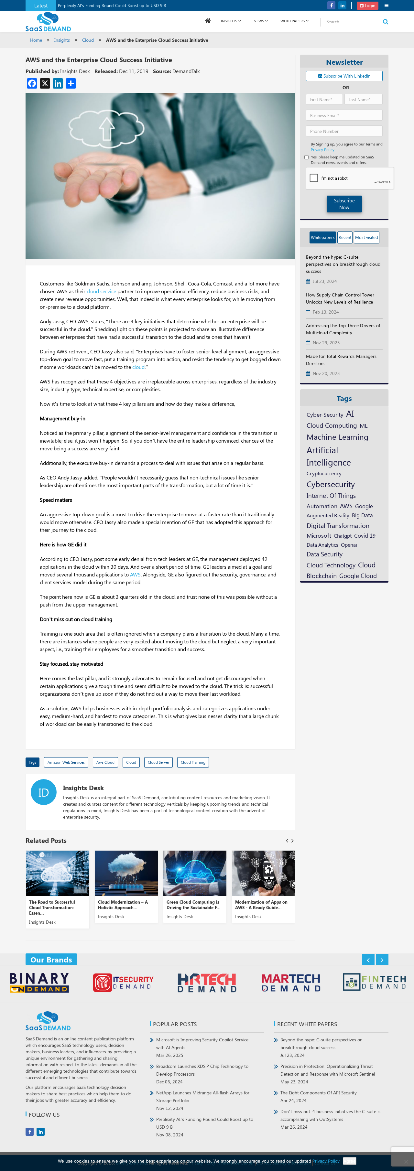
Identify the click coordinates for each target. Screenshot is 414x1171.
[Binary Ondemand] (39, 983)
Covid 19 (365, 535)
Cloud (88, 40)
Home (36, 40)
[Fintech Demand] (374, 983)
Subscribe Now (344, 203)
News (259, 20)
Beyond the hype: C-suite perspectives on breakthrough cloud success (321, 1047)
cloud (138, 366)
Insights (229, 20)
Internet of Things (331, 495)
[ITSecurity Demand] (123, 983)
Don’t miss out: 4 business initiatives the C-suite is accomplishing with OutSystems (330, 1119)
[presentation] (287, 840)
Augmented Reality (328, 515)
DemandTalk (186, 71)
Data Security (325, 554)
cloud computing (332, 425)
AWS (135, 574)
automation (322, 506)
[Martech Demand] (290, 983)
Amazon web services (66, 762)
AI (350, 413)
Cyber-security (325, 414)
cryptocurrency (324, 473)
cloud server (158, 762)
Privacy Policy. (323, 149)
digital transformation (338, 525)
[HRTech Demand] (207, 983)
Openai (349, 544)
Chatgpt (343, 535)
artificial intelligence (329, 456)
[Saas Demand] (48, 21)
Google (364, 506)
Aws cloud (105, 762)
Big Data (362, 515)
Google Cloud (358, 575)
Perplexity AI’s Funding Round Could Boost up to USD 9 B (112, 5)
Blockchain (322, 575)
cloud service (101, 291)
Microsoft (319, 535)
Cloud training (193, 762)
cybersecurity (331, 483)
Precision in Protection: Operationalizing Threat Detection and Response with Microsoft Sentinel (327, 1074)
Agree (349, 1161)
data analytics (322, 544)
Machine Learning (337, 436)
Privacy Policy (326, 1161)
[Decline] (406, 1161)
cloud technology (331, 565)
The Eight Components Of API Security (318, 1096)
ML (363, 425)
